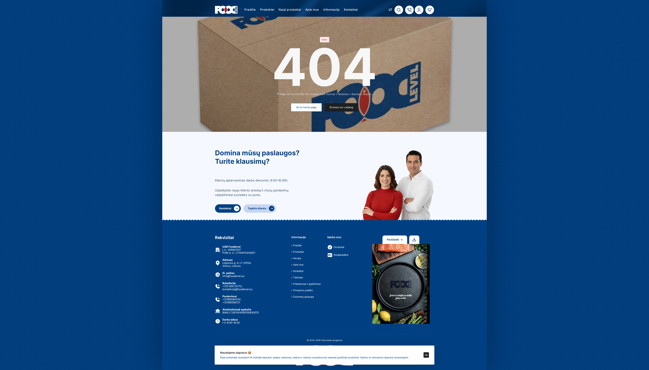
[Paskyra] (419, 10)
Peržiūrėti (395, 239)
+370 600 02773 (232, 286)
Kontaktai (228, 208)
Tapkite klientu (260, 208)
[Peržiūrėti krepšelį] (429, 10)
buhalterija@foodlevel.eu (237, 289)
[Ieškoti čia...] (398, 10)
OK (426, 355)
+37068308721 (231, 302)
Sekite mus (334, 237)
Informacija (298, 237)
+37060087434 (231, 299)
